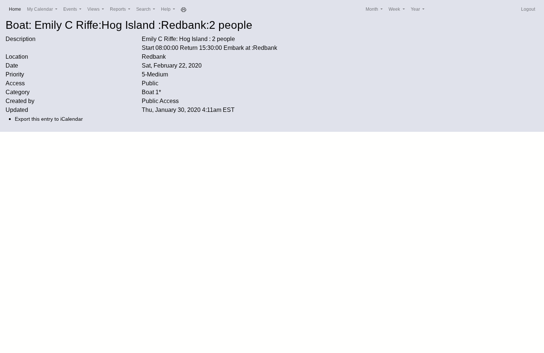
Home (16, 9)
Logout (528, 9)
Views (94, 9)
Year (416, 9)
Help (166, 9)
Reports (118, 9)
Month (372, 9)
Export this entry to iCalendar (49, 119)
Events (70, 9)
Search (144, 9)
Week (395, 9)
